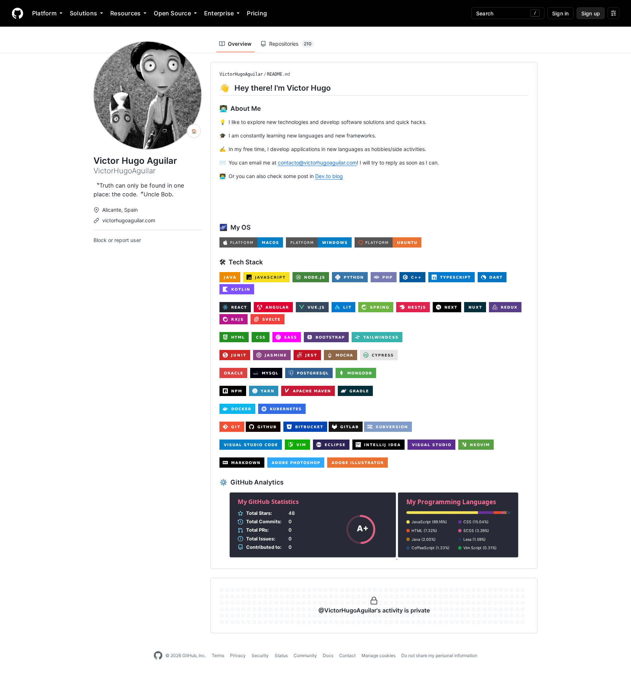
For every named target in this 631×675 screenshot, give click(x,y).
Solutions (83, 13)
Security (260, 655)
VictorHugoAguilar (241, 74)
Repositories (290, 44)
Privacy (238, 655)
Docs (328, 655)
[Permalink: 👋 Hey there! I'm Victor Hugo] (214, 88)
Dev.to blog (329, 176)
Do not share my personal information (439, 655)
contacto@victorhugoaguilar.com (317, 162)
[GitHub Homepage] (158, 655)
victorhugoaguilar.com (128, 220)
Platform (44, 13)
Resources (125, 13)
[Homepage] (17, 13)
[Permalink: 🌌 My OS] (214, 227)
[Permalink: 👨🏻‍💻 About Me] (214, 108)
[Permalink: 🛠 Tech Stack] (214, 262)
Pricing (257, 13)
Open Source (172, 13)
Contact (347, 655)
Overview (240, 44)
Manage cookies (378, 655)
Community (305, 655)
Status (281, 655)
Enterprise (219, 13)
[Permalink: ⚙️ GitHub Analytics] (214, 482)
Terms (218, 655)
